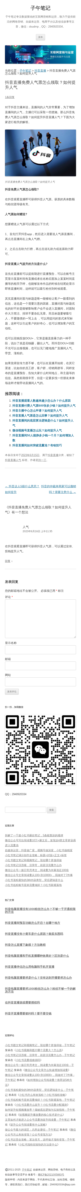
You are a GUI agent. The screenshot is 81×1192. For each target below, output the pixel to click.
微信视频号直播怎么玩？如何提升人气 (37, 430)
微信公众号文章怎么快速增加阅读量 (46, 1070)
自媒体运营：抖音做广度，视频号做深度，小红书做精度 (38, 850)
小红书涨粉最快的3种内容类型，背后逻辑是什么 (34, 880)
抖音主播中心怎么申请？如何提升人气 (37, 410)
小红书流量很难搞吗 (28, 1060)
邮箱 (8, 659)
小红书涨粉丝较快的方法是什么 (38, 1144)
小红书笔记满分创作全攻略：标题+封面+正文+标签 (36, 855)
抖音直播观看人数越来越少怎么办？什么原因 (41, 400)
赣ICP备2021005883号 (51, 1174)
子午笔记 (40, 8)
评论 (9, 597)
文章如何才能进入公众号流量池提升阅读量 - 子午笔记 (37, 1119)
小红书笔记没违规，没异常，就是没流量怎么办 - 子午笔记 (40, 1055)
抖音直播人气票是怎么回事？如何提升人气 (40, 415)
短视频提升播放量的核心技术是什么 (41, 1114)
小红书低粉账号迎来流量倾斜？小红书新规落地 (33, 885)
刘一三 (42, 460)
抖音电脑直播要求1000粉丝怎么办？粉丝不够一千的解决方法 (40, 990)
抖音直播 (53, 455)
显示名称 (11, 643)
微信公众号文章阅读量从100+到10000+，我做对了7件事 (39, 875)
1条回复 (10, 97)
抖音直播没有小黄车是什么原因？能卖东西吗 (34, 933)
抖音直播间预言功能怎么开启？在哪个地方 (32, 922)
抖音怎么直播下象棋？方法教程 (25, 944)
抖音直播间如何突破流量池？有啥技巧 (37, 445)
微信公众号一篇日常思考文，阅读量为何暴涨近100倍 (37, 870)
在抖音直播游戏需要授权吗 (22, 1002)
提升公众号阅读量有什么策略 (27, 1124)
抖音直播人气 (13, 460)
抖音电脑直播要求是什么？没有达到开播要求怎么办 (38, 977)
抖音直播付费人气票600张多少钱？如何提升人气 (44, 405)
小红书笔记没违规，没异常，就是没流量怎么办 (33, 865)
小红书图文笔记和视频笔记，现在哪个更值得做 (33, 860)
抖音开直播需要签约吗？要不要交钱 (28, 1013)
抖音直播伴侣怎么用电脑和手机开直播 (29, 966)
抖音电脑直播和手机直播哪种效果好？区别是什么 (37, 955)
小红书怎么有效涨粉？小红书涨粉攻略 (42, 1094)
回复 (7, 561)
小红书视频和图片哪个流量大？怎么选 (39, 1050)
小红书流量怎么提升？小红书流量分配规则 (41, 1104)
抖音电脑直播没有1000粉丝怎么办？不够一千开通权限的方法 (40, 910)
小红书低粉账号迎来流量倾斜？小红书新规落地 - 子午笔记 (40, 1099)
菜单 (40, 37)
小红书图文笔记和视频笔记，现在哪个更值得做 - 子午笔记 (40, 1045)
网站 (8, 675)
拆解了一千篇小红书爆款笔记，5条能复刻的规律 (34, 835)
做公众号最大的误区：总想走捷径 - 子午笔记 (32, 1129)
